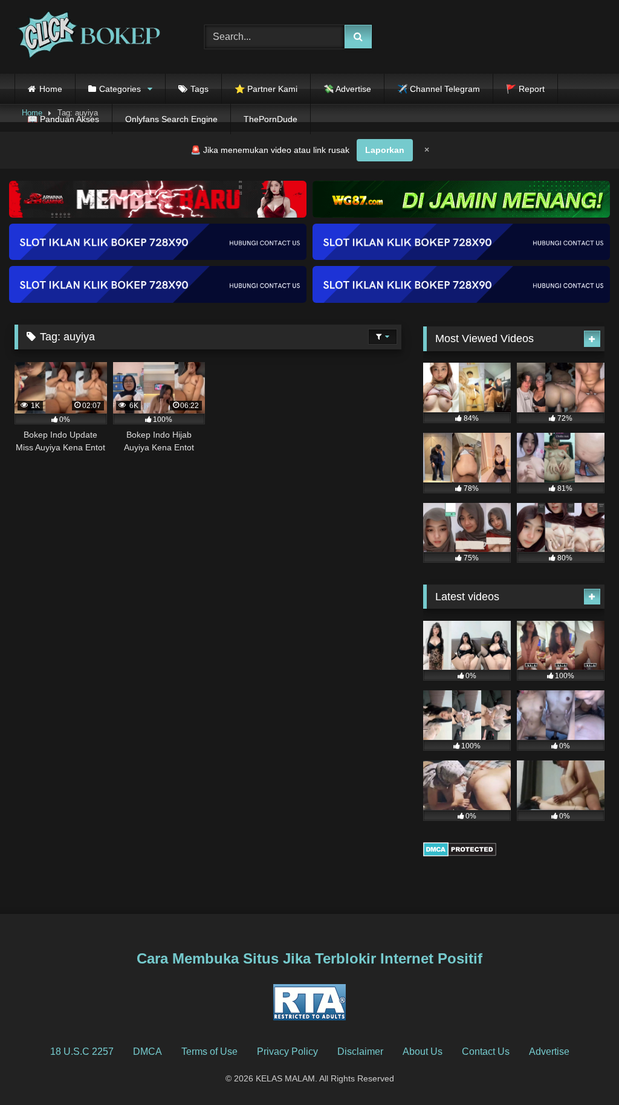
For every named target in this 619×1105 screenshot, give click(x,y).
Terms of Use (209, 1051)
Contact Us (486, 1051)
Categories (120, 89)
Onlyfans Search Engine (171, 119)
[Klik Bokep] (96, 37)
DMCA (147, 1051)
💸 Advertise (347, 89)
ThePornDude (270, 119)
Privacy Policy (287, 1051)
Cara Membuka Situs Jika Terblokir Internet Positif (309, 958)
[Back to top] (581, 1069)
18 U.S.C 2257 (82, 1051)
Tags (199, 89)
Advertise (549, 1051)
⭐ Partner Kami (266, 89)
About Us (422, 1051)
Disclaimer (360, 1051)
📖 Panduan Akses (63, 119)
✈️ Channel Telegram (438, 89)
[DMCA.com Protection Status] (459, 853)
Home (50, 89)
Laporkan (384, 150)
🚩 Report (525, 89)
